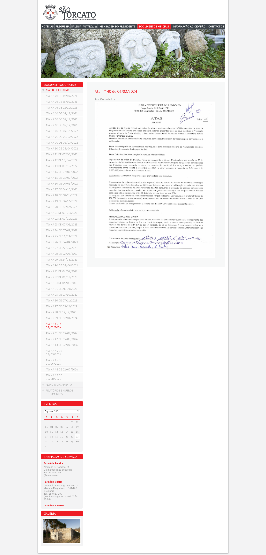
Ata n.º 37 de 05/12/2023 (61, 306)
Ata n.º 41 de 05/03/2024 (62, 333)
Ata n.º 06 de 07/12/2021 (62, 125)
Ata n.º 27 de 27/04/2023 (61, 248)
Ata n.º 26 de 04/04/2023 (62, 242)
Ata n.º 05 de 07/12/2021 (62, 119)
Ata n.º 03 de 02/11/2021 (61, 107)
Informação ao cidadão (189, 26)
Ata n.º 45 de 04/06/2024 (54, 361)
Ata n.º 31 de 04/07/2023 (62, 271)
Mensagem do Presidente (117, 26)
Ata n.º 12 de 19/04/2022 (61, 160)
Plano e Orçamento (59, 384)
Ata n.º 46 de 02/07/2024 (62, 369)
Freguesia (62, 26)
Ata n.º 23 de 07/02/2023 (61, 224)
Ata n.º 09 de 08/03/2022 (62, 142)
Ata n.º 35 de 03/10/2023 (61, 294)
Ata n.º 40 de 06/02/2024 (54, 325)
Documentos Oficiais (154, 26)
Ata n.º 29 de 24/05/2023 (61, 259)
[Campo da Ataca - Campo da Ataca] (62, 531)
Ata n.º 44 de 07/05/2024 (54, 352)
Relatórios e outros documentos (59, 392)
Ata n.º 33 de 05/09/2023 (62, 283)
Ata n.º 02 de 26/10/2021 (61, 101)
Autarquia (90, 26)
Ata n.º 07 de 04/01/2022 (62, 131)
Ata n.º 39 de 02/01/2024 (62, 318)
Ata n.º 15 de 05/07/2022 (62, 177)
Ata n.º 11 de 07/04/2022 (62, 154)
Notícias (47, 26)
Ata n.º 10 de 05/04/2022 (62, 148)
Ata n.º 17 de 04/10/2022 (62, 189)
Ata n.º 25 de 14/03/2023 (61, 236)
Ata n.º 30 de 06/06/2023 (62, 265)
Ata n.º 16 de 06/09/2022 (62, 183)
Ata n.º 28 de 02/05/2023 (62, 253)
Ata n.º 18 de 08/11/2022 (61, 195)
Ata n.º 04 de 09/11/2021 (62, 113)
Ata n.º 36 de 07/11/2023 (61, 300)
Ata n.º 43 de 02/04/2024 (62, 345)
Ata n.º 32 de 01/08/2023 (61, 277)
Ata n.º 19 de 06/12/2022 (61, 201)
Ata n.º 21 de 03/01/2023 (61, 213)
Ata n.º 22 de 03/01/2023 (61, 218)
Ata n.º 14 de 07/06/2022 (62, 172)
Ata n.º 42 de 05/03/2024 (62, 339)
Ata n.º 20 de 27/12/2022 (61, 207)
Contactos (216, 26)
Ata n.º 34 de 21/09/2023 (61, 289)
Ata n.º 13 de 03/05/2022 (61, 166)
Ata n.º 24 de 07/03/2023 (62, 230)
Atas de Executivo (57, 90)
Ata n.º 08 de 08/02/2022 (62, 137)
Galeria (76, 26)
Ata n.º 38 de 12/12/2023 (61, 312)
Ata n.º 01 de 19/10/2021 (61, 96)
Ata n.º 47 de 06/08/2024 (54, 377)
